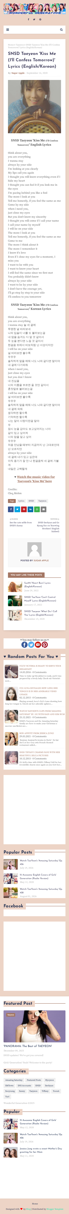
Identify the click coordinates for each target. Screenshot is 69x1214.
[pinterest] (40, 20)
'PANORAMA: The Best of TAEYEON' (28, 1046)
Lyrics (21, 501)
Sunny (22, 1091)
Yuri (7, 1096)
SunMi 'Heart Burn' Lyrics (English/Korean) (37, 585)
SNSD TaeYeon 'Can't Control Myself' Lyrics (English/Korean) (40, 599)
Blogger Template (55, 1209)
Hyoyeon (49, 1080)
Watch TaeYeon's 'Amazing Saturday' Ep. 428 (41, 891)
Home (11, 45)
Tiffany (45, 1091)
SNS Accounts (24, 1085)
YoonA (56, 1091)
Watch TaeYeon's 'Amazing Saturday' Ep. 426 (41, 862)
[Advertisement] (34, 809)
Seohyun (49, 1085)
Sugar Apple (18, 73)
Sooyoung (10, 1091)
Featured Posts (34, 1080)
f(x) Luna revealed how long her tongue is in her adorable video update (38, 691)
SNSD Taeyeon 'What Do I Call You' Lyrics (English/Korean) (40, 613)
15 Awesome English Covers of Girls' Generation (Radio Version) (38, 877)
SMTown (9, 1085)
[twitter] (34, 20)
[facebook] (28, 20)
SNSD (31, 501)
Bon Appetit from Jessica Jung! (36, 733)
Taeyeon (20, 45)
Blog (28, 1209)
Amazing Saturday (13, 1080)
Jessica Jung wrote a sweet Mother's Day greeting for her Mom (41, 1150)
